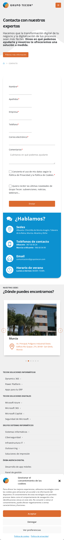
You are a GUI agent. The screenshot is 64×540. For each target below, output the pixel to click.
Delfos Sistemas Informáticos (18, 425)
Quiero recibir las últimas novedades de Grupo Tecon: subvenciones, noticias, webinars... (30, 189)
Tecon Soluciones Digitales (17, 396)
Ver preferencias (32, 529)
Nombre (13, 86)
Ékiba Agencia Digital (13, 460)
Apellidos (14, 99)
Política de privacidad (39, 536)
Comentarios (16, 149)
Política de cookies (21, 536)
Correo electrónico (18, 137)
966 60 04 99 (40, 247)
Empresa (14, 111)
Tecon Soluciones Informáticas (19, 372)
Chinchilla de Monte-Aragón (37, 230)
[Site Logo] (18, 5)
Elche (45, 233)
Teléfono (14, 124)
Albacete (20, 230)
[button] (59, 480)
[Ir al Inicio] (4, 63)
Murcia (30, 233)
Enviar (32, 203)
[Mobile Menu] (58, 5)
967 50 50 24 (31, 244)
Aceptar (32, 513)
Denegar (32, 521)
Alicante (37, 233)
